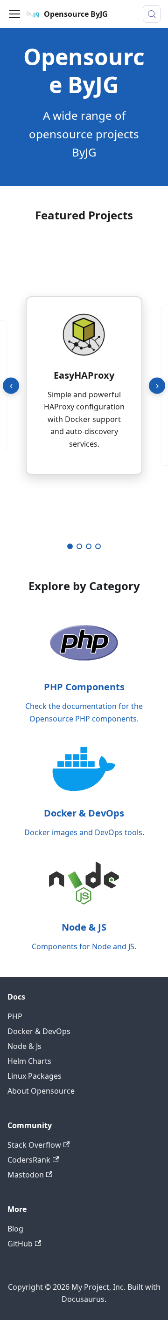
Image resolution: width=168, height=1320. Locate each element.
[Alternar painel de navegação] (14, 14)
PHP (14, 1016)
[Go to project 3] (88, 546)
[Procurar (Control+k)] (152, 14)
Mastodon (25, 1175)
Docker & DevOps (38, 1031)
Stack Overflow (34, 1145)
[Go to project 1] (70, 546)
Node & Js (24, 1046)
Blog (15, 1229)
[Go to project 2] (79, 546)
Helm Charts (29, 1061)
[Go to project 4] (98, 546)
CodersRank (28, 1160)
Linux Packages (34, 1076)
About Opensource (41, 1091)
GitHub (20, 1243)
